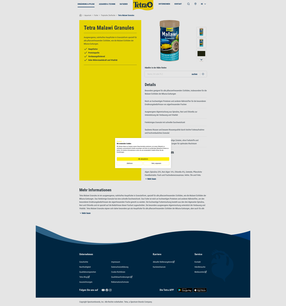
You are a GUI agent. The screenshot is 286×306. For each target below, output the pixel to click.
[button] (120, 141)
